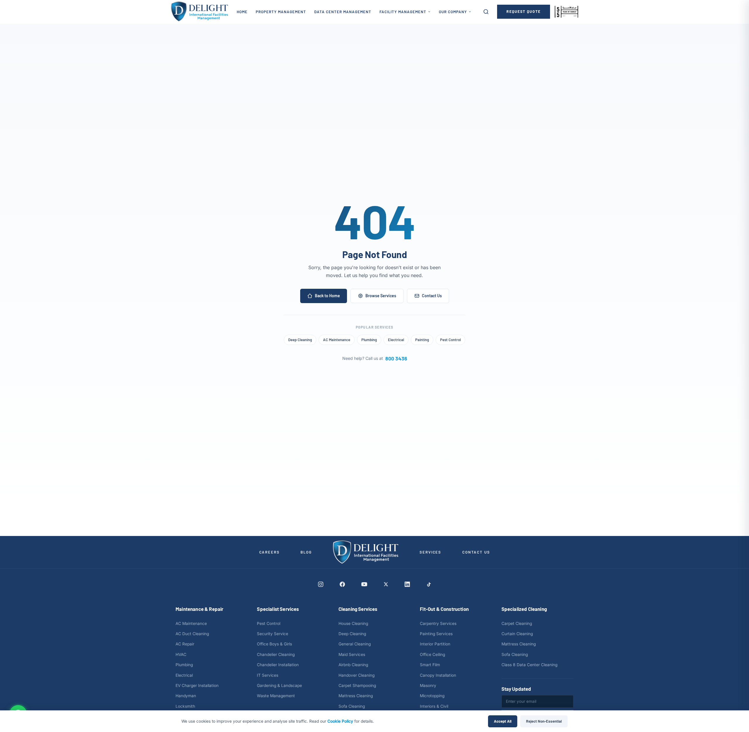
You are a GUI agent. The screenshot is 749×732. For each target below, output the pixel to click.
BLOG (306, 552)
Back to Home (327, 295)
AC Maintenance (336, 339)
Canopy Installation (438, 675)
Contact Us (432, 295)
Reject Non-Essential (544, 721)
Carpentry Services (438, 623)
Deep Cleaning (300, 339)
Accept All (502, 721)
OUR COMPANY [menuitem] (453, 11)
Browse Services (380, 295)
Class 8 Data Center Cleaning (529, 664)
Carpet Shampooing (357, 685)
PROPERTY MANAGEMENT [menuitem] (281, 11)
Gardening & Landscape (279, 685)
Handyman (186, 695)
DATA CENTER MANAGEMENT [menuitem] (342, 11)
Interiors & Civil (434, 706)
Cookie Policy (340, 721)
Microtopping (432, 695)
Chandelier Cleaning (276, 654)
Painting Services (436, 633)
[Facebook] (342, 584)
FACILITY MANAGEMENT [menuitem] (402, 11)
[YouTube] (364, 584)
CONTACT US (476, 552)
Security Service (272, 633)
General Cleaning (355, 644)
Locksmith (185, 706)
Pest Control (450, 339)
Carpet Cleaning (516, 623)
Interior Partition (435, 644)
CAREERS (269, 552)
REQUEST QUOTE (523, 11)
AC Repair (185, 644)
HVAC (181, 654)
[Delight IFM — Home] (199, 11)
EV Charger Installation (197, 685)
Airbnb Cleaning (353, 664)
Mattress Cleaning (356, 695)
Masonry (428, 685)
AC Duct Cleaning (192, 633)
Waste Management (276, 695)
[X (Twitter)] (386, 584)
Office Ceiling (432, 654)
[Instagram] (320, 584)
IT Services (267, 675)
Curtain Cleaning (517, 633)
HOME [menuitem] (242, 11)
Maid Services (352, 654)
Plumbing (369, 339)
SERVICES (430, 552)
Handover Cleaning (356, 675)
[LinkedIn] (407, 584)
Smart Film (430, 664)
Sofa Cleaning (352, 706)
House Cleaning (353, 623)
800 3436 (396, 358)
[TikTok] (428, 584)
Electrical (396, 339)
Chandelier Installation (278, 664)
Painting (422, 339)
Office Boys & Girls (274, 644)
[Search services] (486, 11)
